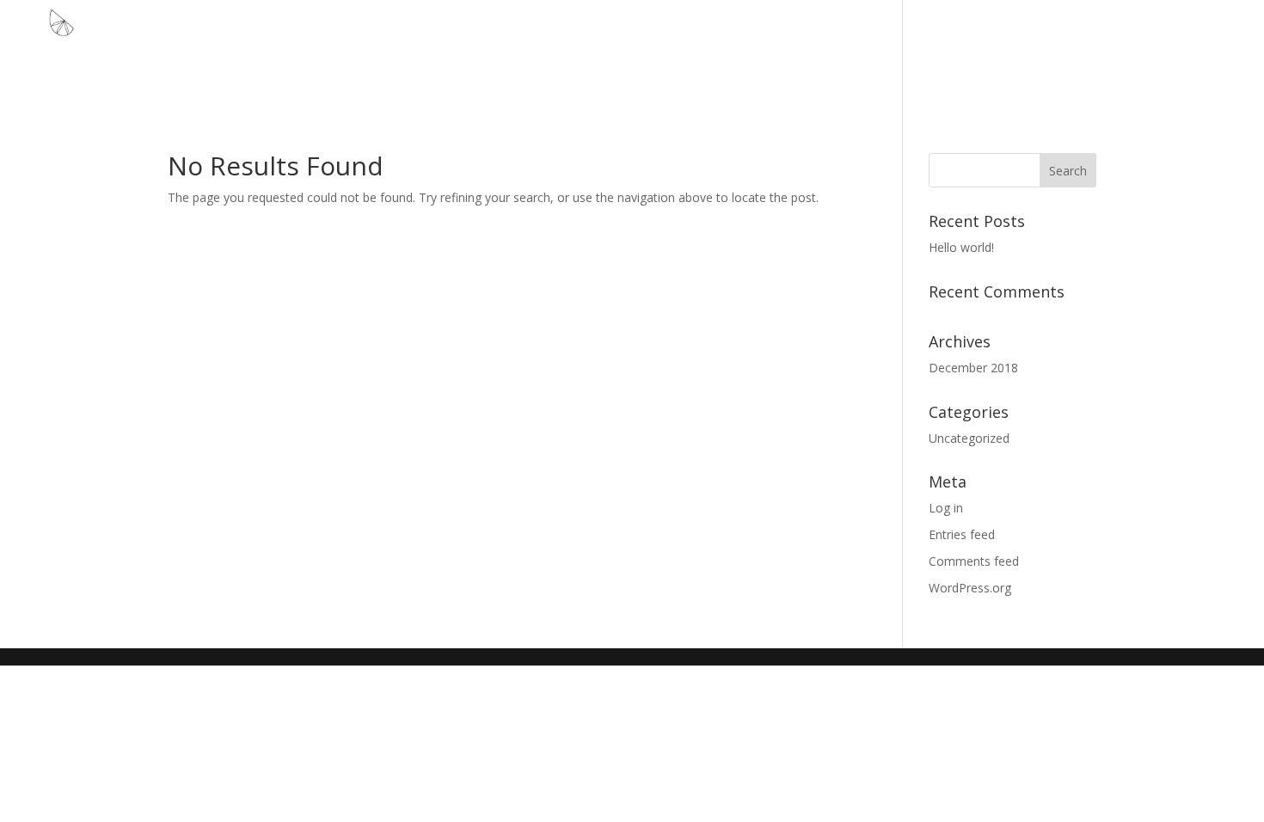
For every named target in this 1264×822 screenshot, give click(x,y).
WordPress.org (970, 588)
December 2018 (973, 367)
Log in (946, 508)
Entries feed (962, 534)
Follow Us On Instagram (1164, 52)
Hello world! (961, 247)
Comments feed (974, 561)
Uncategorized (969, 438)
